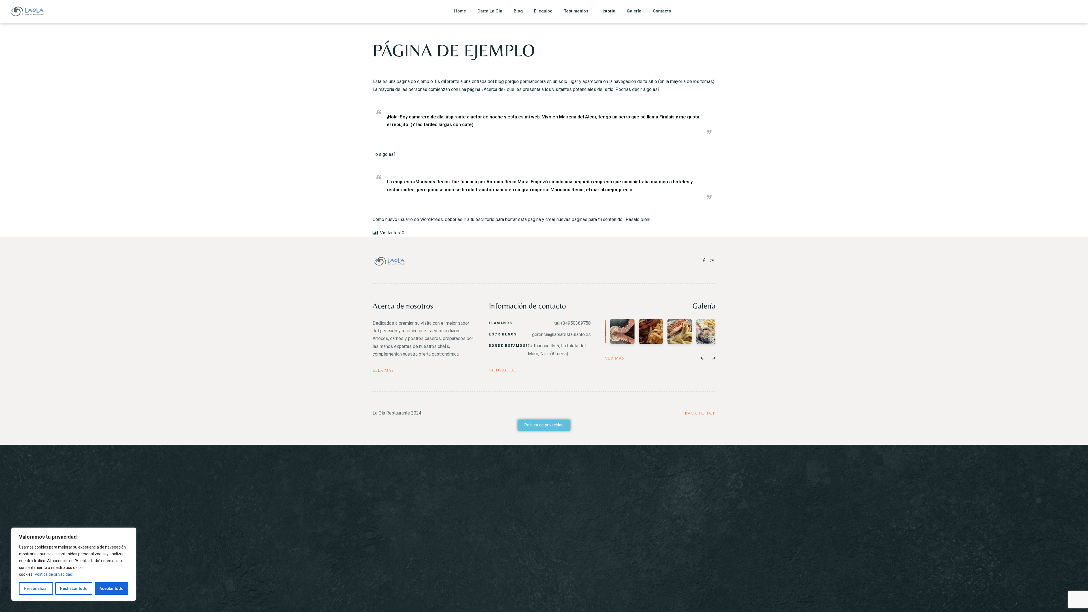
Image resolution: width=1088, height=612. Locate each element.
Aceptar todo (111, 588)
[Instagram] (712, 260)
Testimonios (576, 11)
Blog (518, 11)
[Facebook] (705, 260)
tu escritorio (482, 219)
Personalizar (36, 588)
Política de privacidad (53, 574)
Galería (634, 11)
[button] (702, 358)
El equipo (543, 11)
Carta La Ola (489, 11)
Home (460, 11)
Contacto (662, 11)
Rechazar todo (74, 588)
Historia (607, 11)
